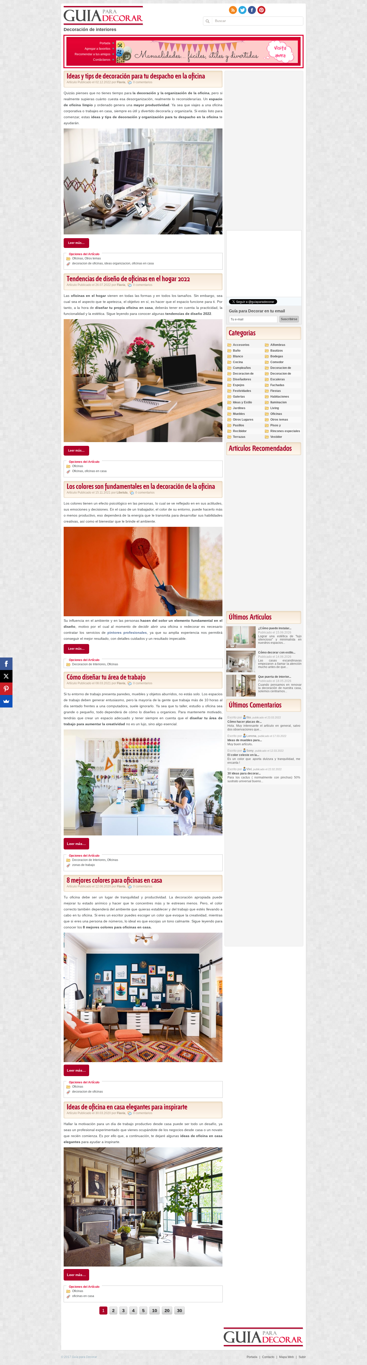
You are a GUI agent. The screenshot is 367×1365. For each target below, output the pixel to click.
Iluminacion (278, 402)
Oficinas (77, 258)
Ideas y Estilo (242, 402)
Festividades (242, 391)
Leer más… (76, 243)
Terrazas (239, 437)
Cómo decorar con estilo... (276, 652)
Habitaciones (279, 396)
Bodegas (276, 356)
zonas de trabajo (83, 865)
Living (274, 408)
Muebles (239, 414)
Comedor (277, 362)
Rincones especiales (285, 431)
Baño (236, 350)
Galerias (239, 396)
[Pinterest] (6, 688)
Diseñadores (242, 379)
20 (167, 1310)
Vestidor (276, 437)
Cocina (238, 362)
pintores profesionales (127, 633)
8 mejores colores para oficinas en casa (114, 881)
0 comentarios (142, 82)
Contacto (268, 1357)
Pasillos (238, 425)
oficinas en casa (143, 263)
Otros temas (93, 258)
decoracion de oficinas (87, 263)
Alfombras (277, 345)
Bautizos (276, 350)
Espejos (238, 385)
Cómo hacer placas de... (244, 721)
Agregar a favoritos (97, 48)
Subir (302, 1357)
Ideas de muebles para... (244, 740)
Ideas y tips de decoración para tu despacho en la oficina (136, 76)
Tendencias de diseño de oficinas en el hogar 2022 (128, 279)
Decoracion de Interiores (89, 664)
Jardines (239, 408)
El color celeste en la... (243, 755)
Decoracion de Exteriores (280, 370)
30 (179, 1310)
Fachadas (277, 385)
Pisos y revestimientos (281, 427)
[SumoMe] (6, 701)
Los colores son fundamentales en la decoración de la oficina (141, 487)
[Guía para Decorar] (103, 15)
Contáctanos (101, 59)
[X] (6, 676)
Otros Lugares (243, 419)
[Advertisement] (263, 152)
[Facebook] (6, 664)
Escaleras (277, 379)
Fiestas (275, 391)
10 (154, 1310)
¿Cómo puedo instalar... (274, 628)
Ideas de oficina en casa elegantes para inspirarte (127, 1107)
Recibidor (240, 431)
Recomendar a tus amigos (92, 54)
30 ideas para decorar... (244, 773)
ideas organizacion (117, 263)
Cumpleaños (242, 368)
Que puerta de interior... (274, 677)
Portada (105, 43)
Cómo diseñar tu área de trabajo (106, 678)
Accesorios (241, 345)
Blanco (238, 356)
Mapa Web (286, 1357)
